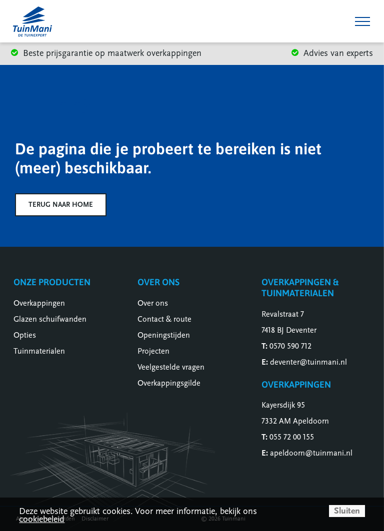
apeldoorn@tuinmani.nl (311, 453)
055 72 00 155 (292, 437)
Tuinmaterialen (39, 351)
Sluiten (347, 511)
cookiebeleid (41, 519)
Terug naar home (60, 204)
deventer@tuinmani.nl (308, 362)
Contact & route (165, 319)
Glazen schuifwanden (50, 319)
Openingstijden (164, 335)
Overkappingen (39, 303)
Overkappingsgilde (169, 383)
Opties (25, 335)
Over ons (153, 303)
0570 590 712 (291, 346)
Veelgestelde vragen (171, 367)
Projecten (154, 351)
